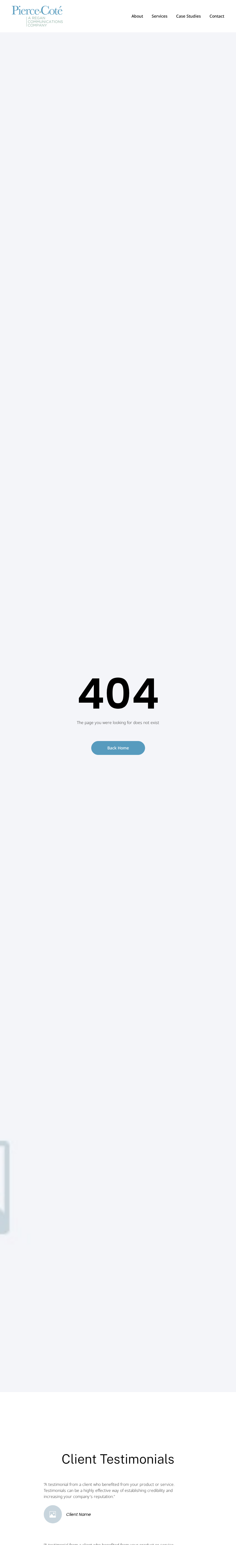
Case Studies (188, 16)
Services (160, 16)
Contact (217, 16)
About (137, 16)
